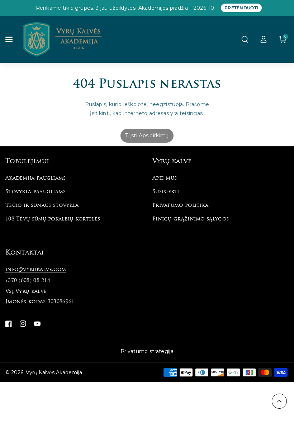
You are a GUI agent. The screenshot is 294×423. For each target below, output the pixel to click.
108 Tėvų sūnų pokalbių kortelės (52, 219)
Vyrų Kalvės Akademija (54, 372)
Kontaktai (24, 253)
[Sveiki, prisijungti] (263, 39)
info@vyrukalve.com (35, 269)
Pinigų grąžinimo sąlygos (190, 219)
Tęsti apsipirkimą (147, 135)
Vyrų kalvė (171, 161)
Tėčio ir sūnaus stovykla (42, 205)
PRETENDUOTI (241, 7)
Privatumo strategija (147, 351)
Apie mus (164, 178)
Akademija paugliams (35, 178)
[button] (9, 39)
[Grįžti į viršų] (279, 401)
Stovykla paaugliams (35, 192)
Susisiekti (166, 192)
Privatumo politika (180, 205)
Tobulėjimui (27, 161)
